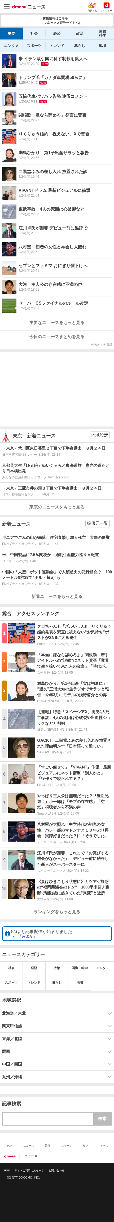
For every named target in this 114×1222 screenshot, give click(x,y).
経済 (57, 33)
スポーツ (34, 45)
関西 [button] (6, 1051)
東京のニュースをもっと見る (57, 507)
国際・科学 (80, 968)
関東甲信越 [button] (12, 1026)
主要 (11, 33)
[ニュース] (28, 7)
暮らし (79, 45)
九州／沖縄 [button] (12, 1077)
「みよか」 (27, 936)
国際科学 (102, 33)
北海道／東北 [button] (14, 1013)
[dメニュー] (10, 1156)
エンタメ (11, 45)
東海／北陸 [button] (12, 1039)
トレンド (57, 45)
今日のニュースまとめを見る (57, 336)
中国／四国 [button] (12, 1064)
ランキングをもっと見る (57, 911)
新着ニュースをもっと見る (57, 596)
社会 (34, 33)
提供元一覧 (97, 523)
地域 (102, 45)
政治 (80, 33)
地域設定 (99, 435)
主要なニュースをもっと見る (57, 322)
